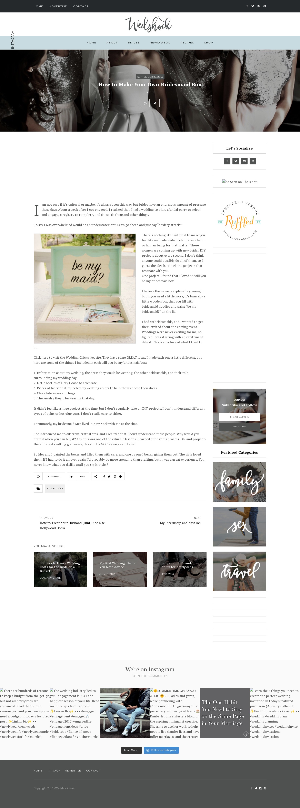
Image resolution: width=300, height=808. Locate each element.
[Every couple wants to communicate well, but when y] (225, 713)
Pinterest (12, 62)
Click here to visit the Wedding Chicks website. (67, 357)
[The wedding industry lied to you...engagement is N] (75, 713)
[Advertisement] (120, 171)
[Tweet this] (172, 103)
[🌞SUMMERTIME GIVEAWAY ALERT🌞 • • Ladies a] (175, 713)
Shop (208, 42)
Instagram (12, 40)
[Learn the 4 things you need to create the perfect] (275, 713)
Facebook (12, 84)
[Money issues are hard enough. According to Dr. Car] (125, 713)
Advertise (58, 6)
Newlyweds (160, 42)
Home (38, 6)
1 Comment (54, 476)
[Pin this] (190, 103)
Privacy (54, 770)
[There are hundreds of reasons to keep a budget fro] (25, 713)
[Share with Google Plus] (181, 103)
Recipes (187, 42)
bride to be (55, 488)
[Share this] (163, 103)
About (112, 42)
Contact (81, 6)
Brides (134, 42)
